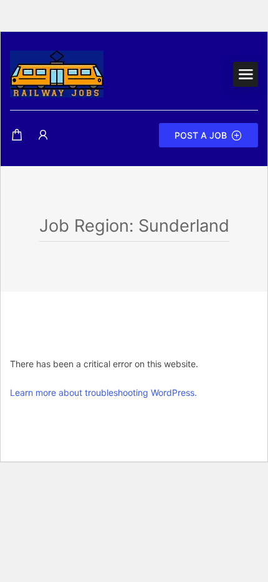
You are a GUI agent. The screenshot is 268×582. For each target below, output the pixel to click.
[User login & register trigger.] (43, 135)
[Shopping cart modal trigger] (17, 135)
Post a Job (201, 135)
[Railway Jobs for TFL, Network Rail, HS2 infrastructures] (56, 73)
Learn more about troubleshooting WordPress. (103, 392)
